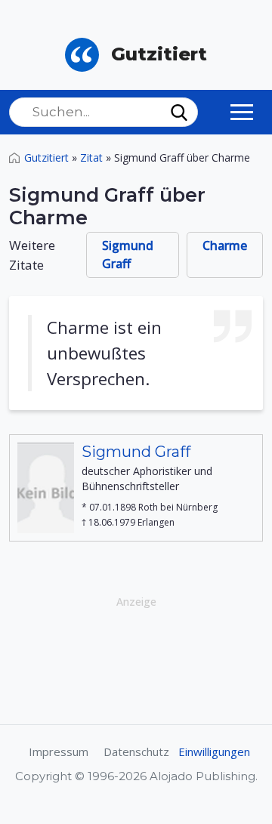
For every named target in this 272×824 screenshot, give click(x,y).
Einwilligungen (214, 751)
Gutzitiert (46, 157)
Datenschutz (136, 751)
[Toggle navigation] (242, 111)
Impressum (58, 751)
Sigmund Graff (127, 254)
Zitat (91, 157)
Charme (224, 245)
